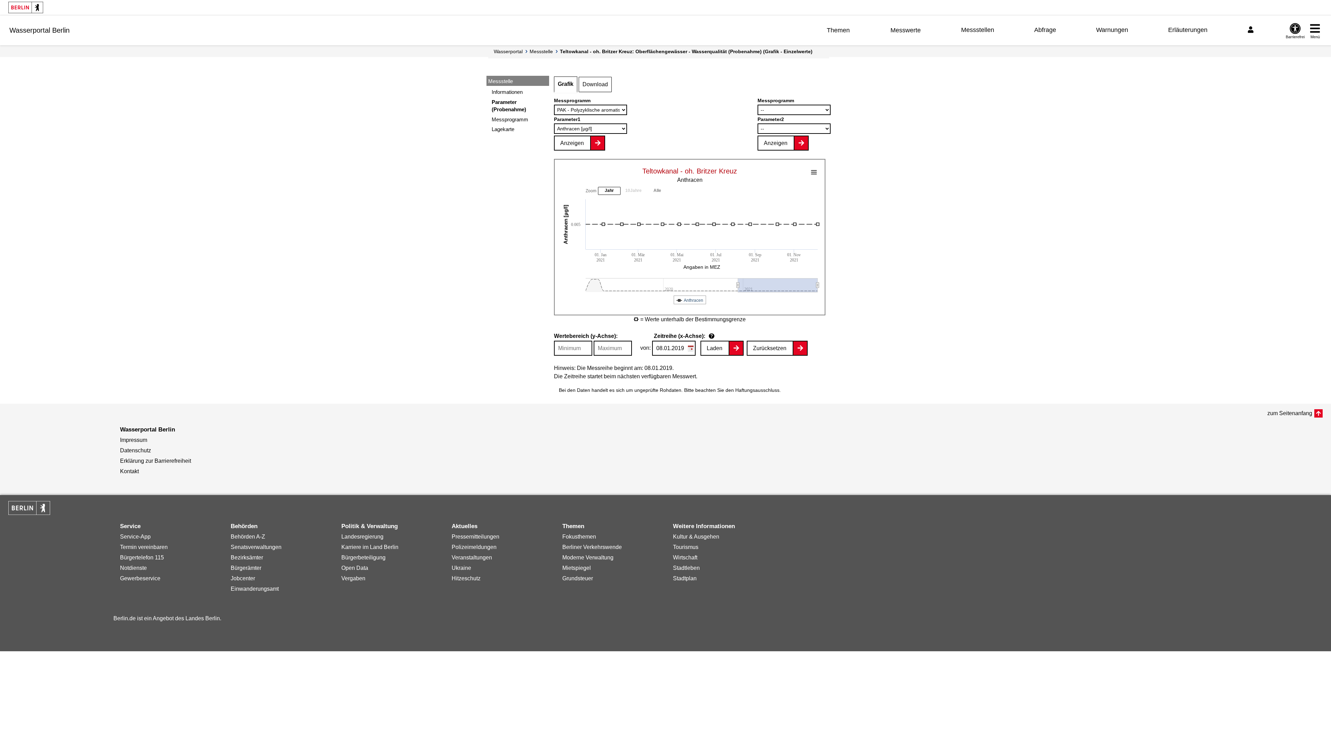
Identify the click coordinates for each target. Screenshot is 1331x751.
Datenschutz (135, 450)
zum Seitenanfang (1289, 413)
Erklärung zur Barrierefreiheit (155, 461)
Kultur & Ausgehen (696, 537)
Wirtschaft (685, 557)
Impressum (133, 440)
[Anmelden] (1251, 30)
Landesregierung (362, 537)
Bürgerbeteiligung (363, 557)
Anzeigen (572, 143)
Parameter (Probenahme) (509, 105)
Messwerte (905, 30)
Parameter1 (567, 119)
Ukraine (461, 568)
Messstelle (541, 51)
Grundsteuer (577, 578)
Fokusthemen (579, 537)
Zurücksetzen (769, 348)
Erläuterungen (1187, 29)
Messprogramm (510, 119)
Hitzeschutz (466, 578)
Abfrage (1045, 29)
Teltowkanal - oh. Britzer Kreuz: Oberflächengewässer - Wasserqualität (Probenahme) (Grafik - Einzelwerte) (686, 51)
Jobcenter (243, 578)
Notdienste (133, 568)
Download (595, 84)
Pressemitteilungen (475, 537)
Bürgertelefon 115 (142, 557)
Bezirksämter (247, 557)
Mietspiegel (576, 568)
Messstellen (977, 29)
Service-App (135, 537)
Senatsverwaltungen (256, 547)
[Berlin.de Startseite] (25, 7)
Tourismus (685, 547)
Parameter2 (771, 119)
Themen (838, 30)
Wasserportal (508, 51)
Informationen (507, 92)
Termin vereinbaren (144, 547)
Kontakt (129, 471)
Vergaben (353, 578)
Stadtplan (685, 578)
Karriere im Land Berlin (369, 547)
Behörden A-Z (248, 537)
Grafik (565, 84)
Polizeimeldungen (474, 547)
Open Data (354, 568)
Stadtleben (686, 568)
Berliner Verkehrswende (592, 547)
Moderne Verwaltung (587, 557)
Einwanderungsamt (255, 589)
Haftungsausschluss (757, 390)
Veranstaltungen (472, 557)
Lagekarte (503, 129)
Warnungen (1112, 29)
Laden (714, 348)
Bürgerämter (246, 568)
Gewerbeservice (140, 578)
